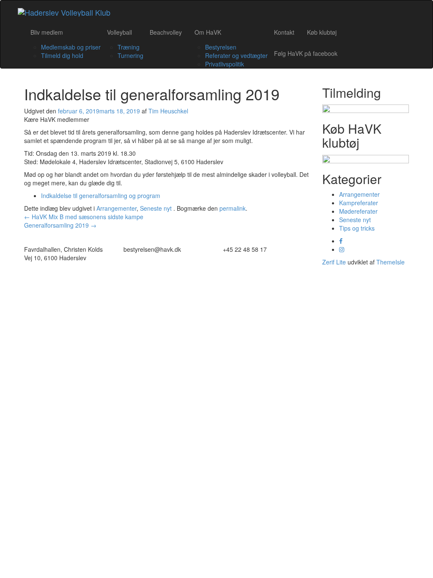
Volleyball (119, 32)
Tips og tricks (357, 228)
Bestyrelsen (220, 47)
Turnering (130, 55)
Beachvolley (166, 32)
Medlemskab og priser (71, 47)
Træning (129, 47)
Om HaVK (208, 32)
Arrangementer (116, 208)
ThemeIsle (390, 262)
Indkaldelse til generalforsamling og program (100, 195)
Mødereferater (358, 211)
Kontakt (284, 32)
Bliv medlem (46, 32)
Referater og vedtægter (236, 55)
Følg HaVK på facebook (305, 53)
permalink (232, 208)
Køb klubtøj (322, 32)
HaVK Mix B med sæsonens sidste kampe (83, 216)
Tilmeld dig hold (62, 55)
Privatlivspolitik (224, 64)
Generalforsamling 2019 (60, 225)
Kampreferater (358, 202)
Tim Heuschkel (168, 111)
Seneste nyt (156, 208)
